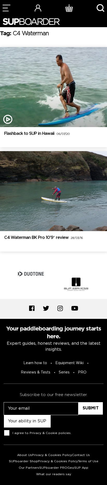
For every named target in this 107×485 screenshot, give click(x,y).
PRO (82, 372)
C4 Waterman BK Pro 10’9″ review (43, 238)
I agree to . (41, 432)
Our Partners (29, 467)
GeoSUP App (77, 467)
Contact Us (81, 455)
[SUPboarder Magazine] (31, 21)
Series (64, 372)
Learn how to (35, 363)
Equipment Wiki (69, 363)
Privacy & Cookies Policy (52, 455)
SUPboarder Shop (23, 461)
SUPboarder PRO (53, 467)
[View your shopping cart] (69, 8)
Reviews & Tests (35, 372)
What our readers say (53, 474)
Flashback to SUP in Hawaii (37, 134)
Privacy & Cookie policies (50, 432)
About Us (24, 455)
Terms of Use (88, 461)
